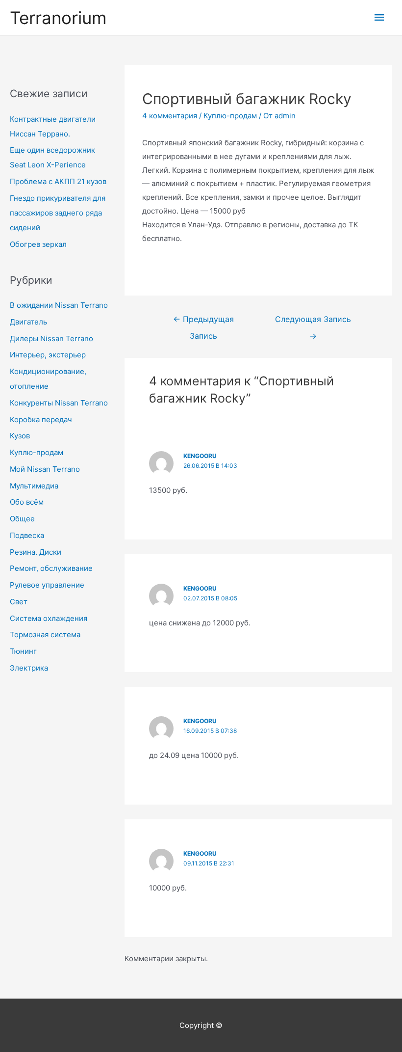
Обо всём (27, 502)
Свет (18, 601)
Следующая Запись (313, 322)
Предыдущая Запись (203, 322)
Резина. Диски (35, 552)
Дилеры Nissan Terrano (51, 338)
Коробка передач (41, 419)
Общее (22, 518)
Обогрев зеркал (38, 244)
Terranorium (58, 17)
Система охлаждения (48, 618)
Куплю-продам (36, 452)
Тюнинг (23, 651)
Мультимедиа (34, 485)
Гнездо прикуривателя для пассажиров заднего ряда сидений (57, 212)
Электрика (29, 668)
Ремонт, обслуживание (51, 568)
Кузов (20, 435)
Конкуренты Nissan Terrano (59, 402)
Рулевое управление (47, 585)
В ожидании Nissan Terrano (59, 305)
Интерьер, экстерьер (48, 354)
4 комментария (169, 115)
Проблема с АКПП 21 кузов (58, 181)
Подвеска (27, 535)
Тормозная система (45, 634)
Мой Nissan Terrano (45, 469)
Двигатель (28, 321)
